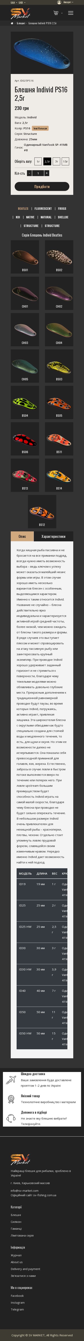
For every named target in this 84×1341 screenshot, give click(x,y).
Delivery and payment (25, 1269)
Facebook (17, 1296)
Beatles (23, 208)
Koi (18, 217)
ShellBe (63, 217)
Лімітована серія (22, 1235)
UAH (13, 2)
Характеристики (53, 536)
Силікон (16, 1222)
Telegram (17, 1309)
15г (65, 162)
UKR (21, 2)
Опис (22, 536)
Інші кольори (40, 128)
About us (17, 1262)
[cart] (58, 13)
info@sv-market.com (24, 1190)
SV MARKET (37, 1335)
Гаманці (16, 1228)
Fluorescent (43, 208)
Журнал (16, 1255)
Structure (31, 225)
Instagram (18, 1302)
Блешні (21, 23)
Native (30, 217)
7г (56, 162)
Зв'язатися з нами (23, 1276)
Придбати (42, 186)
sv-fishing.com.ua (44, 1195)
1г (38, 162)
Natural (46, 217)
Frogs (62, 208)
